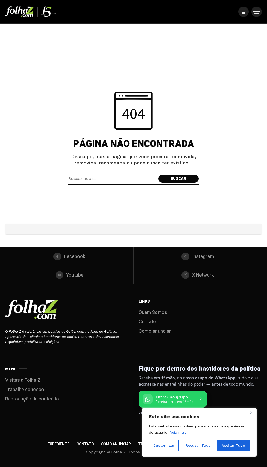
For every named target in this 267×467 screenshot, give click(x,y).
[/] (243, 12)
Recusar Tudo (198, 445)
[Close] (251, 412)
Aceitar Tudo (233, 445)
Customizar (163, 445)
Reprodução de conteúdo (32, 399)
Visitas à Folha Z (22, 380)
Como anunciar (155, 331)
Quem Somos (153, 312)
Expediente (58, 444)
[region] (199, 432)
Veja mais (178, 432)
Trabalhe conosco (24, 389)
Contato (147, 321)
